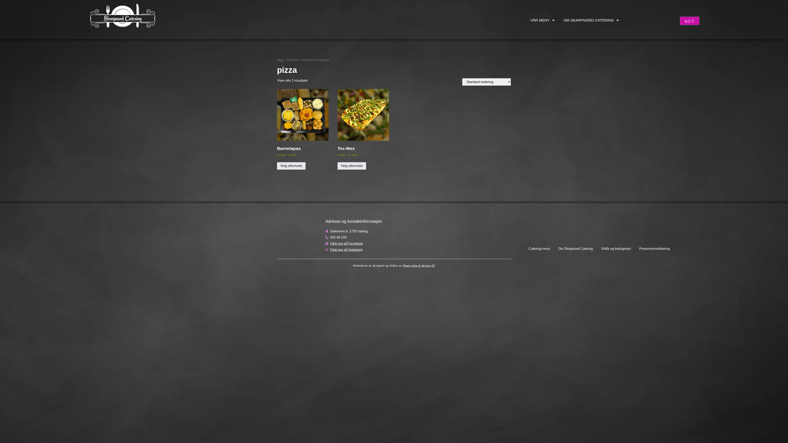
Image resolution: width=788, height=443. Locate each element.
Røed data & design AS (419, 265)
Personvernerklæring (654, 248)
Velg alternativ (291, 166)
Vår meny (540, 20)
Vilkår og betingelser (616, 248)
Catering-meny (539, 248)
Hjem (280, 60)
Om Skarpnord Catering (589, 20)
